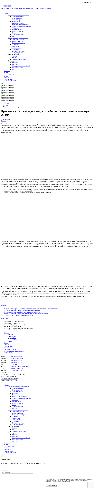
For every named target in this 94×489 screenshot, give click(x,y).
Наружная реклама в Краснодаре (11, 378)
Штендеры (15, 62)
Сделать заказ (8, 79)
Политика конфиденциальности (14, 351)
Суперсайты (15, 44)
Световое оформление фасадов (21, 26)
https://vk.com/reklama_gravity (19, 366)
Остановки (15, 49)
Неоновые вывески (18, 31)
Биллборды (11, 334)
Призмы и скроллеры (18, 43)
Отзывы (10, 341)
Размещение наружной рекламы (18, 38)
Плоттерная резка (17, 67)
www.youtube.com (16, 370)
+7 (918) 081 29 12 (87, 2)
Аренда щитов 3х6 (17, 41)
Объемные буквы (17, 20)
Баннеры (14, 56)
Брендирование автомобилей (21, 66)
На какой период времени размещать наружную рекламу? (22, 310)
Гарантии (7, 348)
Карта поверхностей (18, 39)
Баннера (14, 69)
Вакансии (11, 74)
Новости (7, 71)
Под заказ (15, 36)
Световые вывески (18, 16)
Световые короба (17, 18)
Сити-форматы (16, 48)
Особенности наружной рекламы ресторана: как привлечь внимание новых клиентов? (31, 309)
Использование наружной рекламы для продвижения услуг (23, 312)
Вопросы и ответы (10, 349)
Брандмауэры (16, 46)
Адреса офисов (5, 318)
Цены (6, 76)
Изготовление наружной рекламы (18, 15)
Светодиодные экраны (19, 53)
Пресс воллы (16, 64)
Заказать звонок (6, 5)
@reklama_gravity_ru (16, 368)
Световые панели (17, 34)
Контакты (7, 77)
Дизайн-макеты (16, 21)
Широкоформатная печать (20, 24)
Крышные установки (18, 51)
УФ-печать (15, 28)
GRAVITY (13, 364)
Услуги (6, 13)
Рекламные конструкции (19, 59)
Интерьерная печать (18, 23)
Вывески (14, 57)
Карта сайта (8, 352)
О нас (6, 72)
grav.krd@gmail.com (16, 358)
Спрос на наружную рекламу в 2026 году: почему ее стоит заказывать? (26, 313)
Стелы (14, 33)
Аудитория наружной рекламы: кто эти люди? (18, 315)
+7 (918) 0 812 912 (10, 81)
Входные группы (17, 29)
